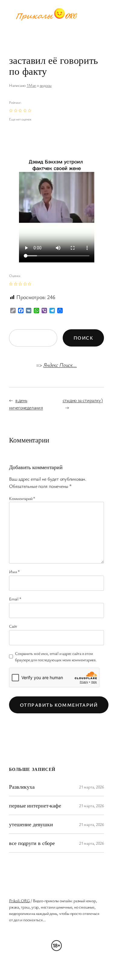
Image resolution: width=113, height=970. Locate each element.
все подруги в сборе (32, 843)
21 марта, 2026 (91, 787)
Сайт (13, 626)
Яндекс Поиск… (60, 364)
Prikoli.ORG (19, 900)
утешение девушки (31, 824)
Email (15, 599)
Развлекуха (22, 787)
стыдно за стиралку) (83, 400)
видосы (46, 85)
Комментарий (22, 498)
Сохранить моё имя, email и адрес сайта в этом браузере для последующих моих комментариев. (56, 656)
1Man (31, 85)
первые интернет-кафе (35, 805)
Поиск (83, 337)
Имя (14, 571)
